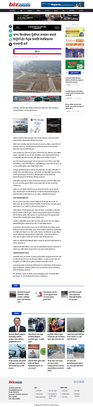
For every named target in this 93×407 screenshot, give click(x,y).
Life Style (81, 10)
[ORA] (37, 99)
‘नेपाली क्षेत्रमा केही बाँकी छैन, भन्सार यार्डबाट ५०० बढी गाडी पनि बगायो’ (75, 337)
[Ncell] (37, 28)
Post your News (53, 391)
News (21, 10)
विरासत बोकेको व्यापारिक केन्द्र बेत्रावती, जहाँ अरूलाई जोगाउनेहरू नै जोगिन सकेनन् (74, 106)
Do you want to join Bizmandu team (53, 396)
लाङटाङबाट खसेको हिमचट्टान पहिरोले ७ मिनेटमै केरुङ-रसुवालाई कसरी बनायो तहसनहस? (74, 80)
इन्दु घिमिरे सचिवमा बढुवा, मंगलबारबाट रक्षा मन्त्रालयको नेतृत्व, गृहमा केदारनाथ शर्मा (56, 337)
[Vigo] (20, 125)
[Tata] (54, 125)
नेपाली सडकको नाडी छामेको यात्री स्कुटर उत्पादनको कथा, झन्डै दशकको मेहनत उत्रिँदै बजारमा (17, 365)
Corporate (30, 10)
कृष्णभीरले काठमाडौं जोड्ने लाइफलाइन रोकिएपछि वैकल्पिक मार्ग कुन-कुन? (75, 296)
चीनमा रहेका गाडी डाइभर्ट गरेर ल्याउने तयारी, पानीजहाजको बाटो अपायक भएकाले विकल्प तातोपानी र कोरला (56, 366)
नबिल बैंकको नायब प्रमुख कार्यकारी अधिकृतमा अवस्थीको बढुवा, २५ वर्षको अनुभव (36, 338)
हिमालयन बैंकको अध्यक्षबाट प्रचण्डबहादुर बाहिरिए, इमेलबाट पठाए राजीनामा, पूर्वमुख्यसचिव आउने (17, 338)
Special (55, 10)
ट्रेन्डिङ (16, 286)
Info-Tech (47, 10)
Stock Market (12, 10)
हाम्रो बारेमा (39, 391)
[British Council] (37, 51)
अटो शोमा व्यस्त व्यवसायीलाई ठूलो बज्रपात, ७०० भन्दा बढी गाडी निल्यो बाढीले (75, 365)
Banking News (65, 394)
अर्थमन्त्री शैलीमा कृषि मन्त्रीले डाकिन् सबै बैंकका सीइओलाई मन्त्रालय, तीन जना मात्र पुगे (36, 365)
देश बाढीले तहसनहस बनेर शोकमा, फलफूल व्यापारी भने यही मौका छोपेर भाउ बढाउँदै (74, 93)
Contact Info (39, 394)
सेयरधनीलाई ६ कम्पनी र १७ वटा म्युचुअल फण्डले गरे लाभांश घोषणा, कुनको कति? (50, 296)
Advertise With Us (40, 397)
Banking (38, 10)
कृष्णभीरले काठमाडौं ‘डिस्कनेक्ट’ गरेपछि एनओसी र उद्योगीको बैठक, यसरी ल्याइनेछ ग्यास (23, 297)
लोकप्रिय (16, 313)
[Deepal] (46, 17)
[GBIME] (37, 125)
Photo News (71, 10)
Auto (63, 10)
